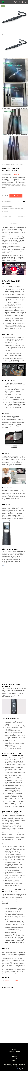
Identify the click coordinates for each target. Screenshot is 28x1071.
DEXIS (6, 211)
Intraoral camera (19, 164)
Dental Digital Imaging (14, 1051)
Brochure (7, 982)
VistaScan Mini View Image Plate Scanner (18, 1005)
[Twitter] (22, 202)
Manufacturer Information (11, 980)
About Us (14, 1056)
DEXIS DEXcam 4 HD (8, 210)
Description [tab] (14, 224)
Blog (14, 1054)
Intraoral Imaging (10, 164)
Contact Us (14, 1058)
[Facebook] (19, 202)
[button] (15, 2)
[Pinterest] (24, 202)
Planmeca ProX (6, 1030)
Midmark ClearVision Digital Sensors (18, 1029)
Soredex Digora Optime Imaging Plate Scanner (6, 1002)
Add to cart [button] (6, 1008)
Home (3, 164)
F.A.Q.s (14, 1061)
